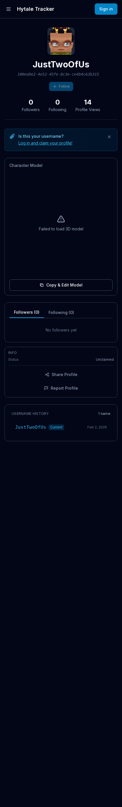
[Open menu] (8, 9)
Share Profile (64, 374)
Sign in (106, 9)
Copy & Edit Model (64, 285)
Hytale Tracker (35, 9)
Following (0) (61, 312)
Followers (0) (26, 312)
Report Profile (64, 388)
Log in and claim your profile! (45, 143)
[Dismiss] (109, 136)
